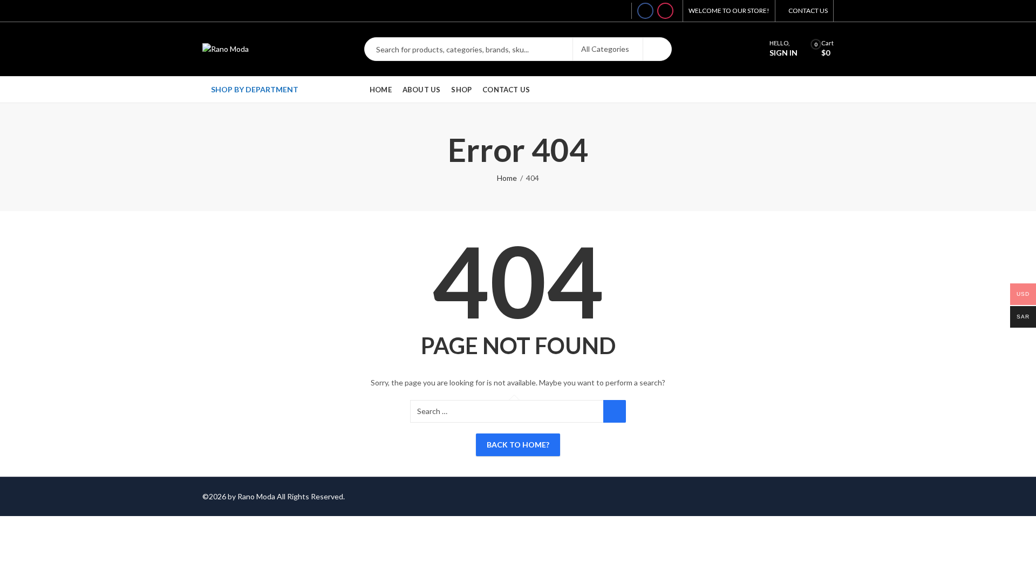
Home (507, 177)
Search (657, 49)
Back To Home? (518, 444)
